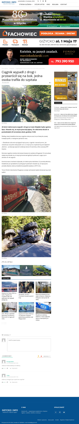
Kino (48, 4)
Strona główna (25, 4)
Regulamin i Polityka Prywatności (67, 420)
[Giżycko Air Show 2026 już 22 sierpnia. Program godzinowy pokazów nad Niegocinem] (26, 307)
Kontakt (63, 4)
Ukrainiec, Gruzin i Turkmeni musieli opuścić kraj (26, 296)
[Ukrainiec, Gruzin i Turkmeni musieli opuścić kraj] (26, 287)
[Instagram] (43, 1)
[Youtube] (45, 1)
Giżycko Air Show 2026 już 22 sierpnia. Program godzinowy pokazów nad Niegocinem (26, 316)
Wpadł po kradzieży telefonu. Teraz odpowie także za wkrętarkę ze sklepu (43, 317)
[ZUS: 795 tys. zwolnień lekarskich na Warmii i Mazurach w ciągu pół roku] (9, 307)
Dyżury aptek (39, 4)
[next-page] (5, 323)
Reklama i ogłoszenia (42, 420)
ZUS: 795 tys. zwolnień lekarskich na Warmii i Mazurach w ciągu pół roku (8, 316)
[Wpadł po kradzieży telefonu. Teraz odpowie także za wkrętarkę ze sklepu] (43, 308)
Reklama (55, 4)
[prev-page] (3, 323)
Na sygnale (11, 68)
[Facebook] (40, 1)
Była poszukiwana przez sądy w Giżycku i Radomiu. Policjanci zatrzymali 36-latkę (43, 297)
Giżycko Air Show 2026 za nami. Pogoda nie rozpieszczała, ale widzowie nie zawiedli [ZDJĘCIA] (9, 296)
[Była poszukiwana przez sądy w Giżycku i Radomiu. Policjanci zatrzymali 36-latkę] (43, 287)
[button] (38, 1)
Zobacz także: (6, 278)
